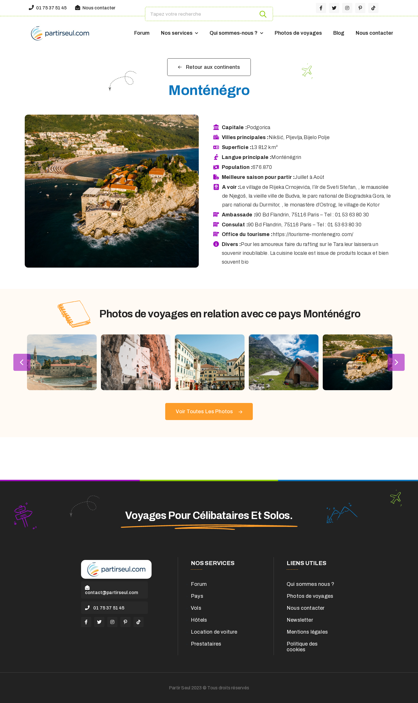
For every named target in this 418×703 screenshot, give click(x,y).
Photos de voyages (298, 33)
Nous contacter (98, 7)
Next (396, 362)
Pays (197, 596)
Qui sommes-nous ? (234, 33)
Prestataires (206, 644)
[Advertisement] (209, 458)
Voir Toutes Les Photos (205, 411)
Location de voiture (214, 632)
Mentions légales (307, 632)
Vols (196, 608)
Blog (338, 33)
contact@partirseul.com (111, 592)
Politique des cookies (302, 646)
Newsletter (300, 620)
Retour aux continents (213, 67)
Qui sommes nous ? (310, 584)
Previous (21, 362)
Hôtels (199, 620)
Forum (142, 33)
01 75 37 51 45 (51, 7)
